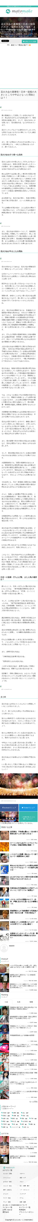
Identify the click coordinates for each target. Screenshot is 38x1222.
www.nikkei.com (8, 261)
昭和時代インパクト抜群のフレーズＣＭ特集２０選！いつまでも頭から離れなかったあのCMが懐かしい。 (23, 985)
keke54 (28, 839)
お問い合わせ (7, 1209)
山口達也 (27, 1121)
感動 (32, 1124)
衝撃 (16, 1113)
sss (31, 1152)
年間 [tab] (31, 1002)
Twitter (6, 1113)
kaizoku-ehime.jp (8, 110)
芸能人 (6, 1116)
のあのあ (26, 980)
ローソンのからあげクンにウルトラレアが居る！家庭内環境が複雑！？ (24, 844)
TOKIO (6, 1124)
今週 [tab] (6, 1002)
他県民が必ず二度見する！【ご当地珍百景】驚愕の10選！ (22, 975)
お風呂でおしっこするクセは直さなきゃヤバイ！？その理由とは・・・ (23, 1083)
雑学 (24, 1124)
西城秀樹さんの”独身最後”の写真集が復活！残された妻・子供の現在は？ (24, 911)
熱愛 (5, 1127)
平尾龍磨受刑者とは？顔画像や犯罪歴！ (22, 1035)
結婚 (6, 1118)
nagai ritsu (26, 1069)
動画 (15, 1118)
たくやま (27, 1050)
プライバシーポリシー (26, 1213)
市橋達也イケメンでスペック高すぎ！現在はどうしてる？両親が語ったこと (23, 1027)
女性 (26, 1127)
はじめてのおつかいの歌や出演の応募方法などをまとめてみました (24, 878)
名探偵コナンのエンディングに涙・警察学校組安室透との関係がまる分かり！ (24, 935)
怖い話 (15, 1121)
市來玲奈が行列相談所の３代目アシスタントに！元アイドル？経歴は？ (24, 889)
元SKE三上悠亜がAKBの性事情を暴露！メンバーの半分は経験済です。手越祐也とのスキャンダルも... (23, 1065)
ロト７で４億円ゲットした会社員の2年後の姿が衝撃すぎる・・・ (24, 1092)
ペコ (27, 1013)
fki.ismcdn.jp (7, 226)
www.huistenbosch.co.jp (10, 801)
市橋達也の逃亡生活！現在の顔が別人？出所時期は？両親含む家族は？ (23, 1008)
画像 (16, 1116)
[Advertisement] (19, 65)
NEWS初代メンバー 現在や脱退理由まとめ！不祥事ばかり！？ (23, 1055)
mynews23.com (8, 689)
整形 (6, 1121)
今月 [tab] (18, 1002)
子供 (33, 1118)
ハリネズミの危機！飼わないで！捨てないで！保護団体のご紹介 (24, 855)
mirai (27, 971)
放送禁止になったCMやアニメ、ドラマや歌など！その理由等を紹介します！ (24, 1045)
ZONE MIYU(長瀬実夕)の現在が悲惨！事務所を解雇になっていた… (23, 1073)
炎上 (25, 1113)
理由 (24, 1118)
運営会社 (6, 1212)
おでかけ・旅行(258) (24, 29)
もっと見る (33, 1101)
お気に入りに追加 (30, 41)
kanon (26, 990)
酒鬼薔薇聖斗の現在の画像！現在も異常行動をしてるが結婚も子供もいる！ (23, 1017)
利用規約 (22, 1209)
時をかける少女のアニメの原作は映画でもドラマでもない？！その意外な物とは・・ (24, 867)
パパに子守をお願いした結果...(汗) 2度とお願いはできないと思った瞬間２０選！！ (23, 966)
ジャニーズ (16, 1127)
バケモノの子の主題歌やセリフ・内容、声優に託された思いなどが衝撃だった (24, 901)
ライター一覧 (7, 1207)
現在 (25, 1116)
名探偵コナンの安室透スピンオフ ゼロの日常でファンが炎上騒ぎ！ (24, 923)
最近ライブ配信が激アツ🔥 (21, 45)
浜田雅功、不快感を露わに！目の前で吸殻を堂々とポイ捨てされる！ (24, 832)
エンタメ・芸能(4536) (8, 29)
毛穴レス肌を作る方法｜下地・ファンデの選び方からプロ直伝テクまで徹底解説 (23, 1147)
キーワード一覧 (24, 1207)
